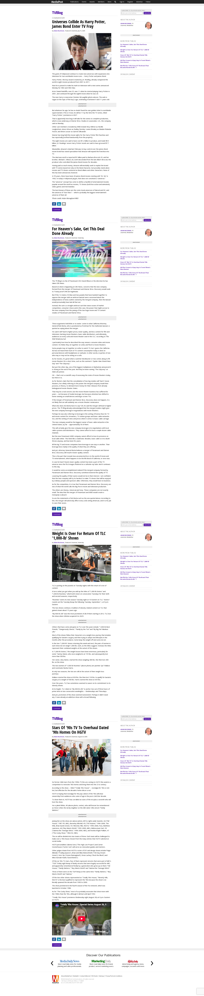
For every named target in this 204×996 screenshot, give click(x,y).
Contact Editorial (85, 976)
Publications (74, 2)
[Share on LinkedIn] (59, 204)
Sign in (122, 2)
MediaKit (75, 976)
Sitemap (101, 976)
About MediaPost (66, 976)
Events (84, 2)
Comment (56, 209)
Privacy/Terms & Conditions (114, 976)
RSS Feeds (94, 976)
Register (130, 2)
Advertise (139, 2)
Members (101, 2)
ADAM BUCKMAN (125, 23)
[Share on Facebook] (54, 204)
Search (115, 2)
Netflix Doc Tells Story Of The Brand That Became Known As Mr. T (134, 66)
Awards (92, 2)
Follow (148, 2)
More (109, 2)
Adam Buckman (59, 31)
